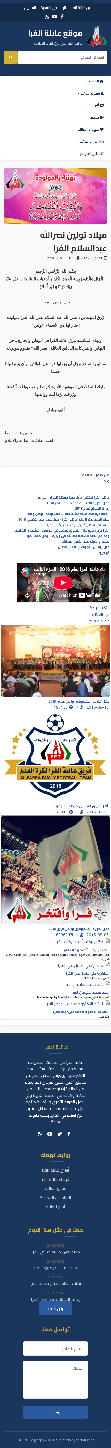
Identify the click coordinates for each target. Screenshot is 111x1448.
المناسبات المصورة (55, 1197)
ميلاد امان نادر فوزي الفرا (55, 1268)
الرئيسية (93, 81)
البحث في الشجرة (53, 7)
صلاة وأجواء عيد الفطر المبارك (86, 541)
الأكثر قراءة (100, 608)
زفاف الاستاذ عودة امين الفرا (55, 1299)
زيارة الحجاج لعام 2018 (92, 508)
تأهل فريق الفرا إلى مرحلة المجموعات (79, 806)
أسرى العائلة (89, 141)
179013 (61, 812)
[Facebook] (62, 16)
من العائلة (101, 614)
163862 (61, 934)
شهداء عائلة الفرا (55, 1179)
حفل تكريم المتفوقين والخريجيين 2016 (79, 929)
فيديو (95, 117)
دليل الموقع (89, 153)
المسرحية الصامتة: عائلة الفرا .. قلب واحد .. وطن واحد (68, 514)
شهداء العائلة (88, 129)
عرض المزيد (56, 1308)
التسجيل (30, 7)
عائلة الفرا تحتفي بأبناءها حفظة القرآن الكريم (74, 497)
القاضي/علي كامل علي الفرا (88, 973)
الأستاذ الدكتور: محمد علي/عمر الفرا (81, 1011)
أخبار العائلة (55, 1207)
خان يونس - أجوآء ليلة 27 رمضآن (84, 547)
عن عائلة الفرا (80, 7)
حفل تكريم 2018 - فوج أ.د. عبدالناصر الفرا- (78, 503)
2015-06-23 (98, 812)
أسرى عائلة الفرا (55, 1170)
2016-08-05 (98, 934)
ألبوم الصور (91, 105)
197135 (61, 707)
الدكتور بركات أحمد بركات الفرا (86, 950)
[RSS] (47, 16)
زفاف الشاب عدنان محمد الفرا (55, 1283)
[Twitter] (60, 1134)
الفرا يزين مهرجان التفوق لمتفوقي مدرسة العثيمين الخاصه (62, 530)
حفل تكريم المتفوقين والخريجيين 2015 (79, 701)
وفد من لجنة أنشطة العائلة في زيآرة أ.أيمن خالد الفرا (68, 536)
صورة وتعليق (99, 621)
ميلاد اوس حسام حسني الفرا (55, 1252)
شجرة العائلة (90, 93)
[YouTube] (54, 16)
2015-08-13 (98, 707)
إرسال (55, 1412)
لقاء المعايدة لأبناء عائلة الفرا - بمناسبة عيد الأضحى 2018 (64, 519)
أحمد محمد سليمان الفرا (91, 992)
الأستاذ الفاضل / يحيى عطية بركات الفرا (78, 525)
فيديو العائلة (55, 1188)
